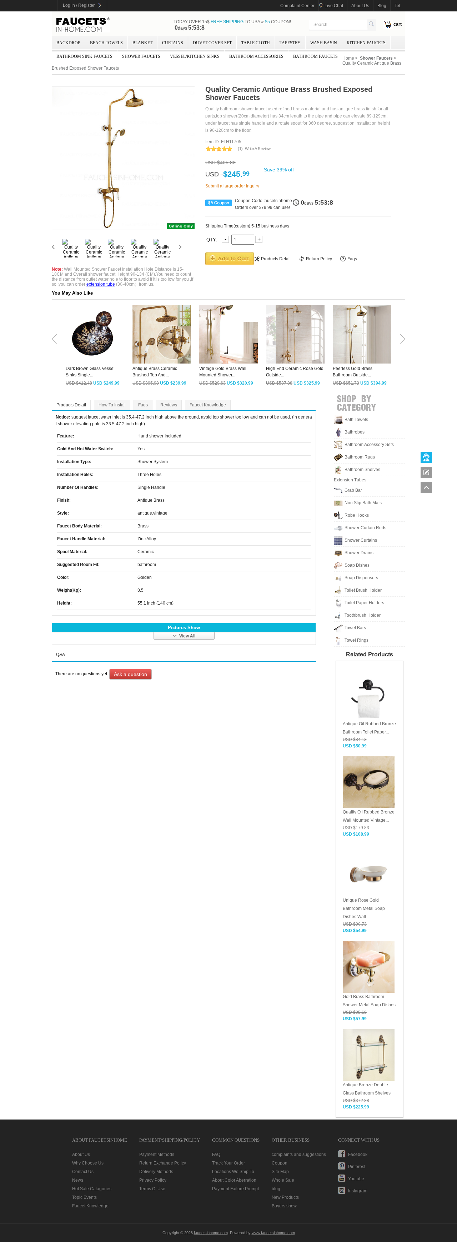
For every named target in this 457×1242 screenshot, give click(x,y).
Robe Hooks (357, 515)
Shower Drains (359, 552)
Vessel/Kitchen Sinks (195, 56)
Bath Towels (356, 419)
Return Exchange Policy (162, 1163)
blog (381, 5)
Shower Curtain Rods (365, 527)
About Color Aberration (234, 1180)
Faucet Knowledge (208, 404)
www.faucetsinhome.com (273, 1233)
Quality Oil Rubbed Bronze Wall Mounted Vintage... (369, 816)
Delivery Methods (156, 1171)
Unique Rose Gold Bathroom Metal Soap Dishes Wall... (364, 908)
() (240, 148)
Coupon (279, 1163)
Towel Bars (355, 627)
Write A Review (258, 148)
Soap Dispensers (361, 577)
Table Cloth (255, 42)
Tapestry (290, 42)
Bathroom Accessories (256, 56)
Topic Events (84, 1197)
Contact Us (83, 1171)
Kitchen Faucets (366, 42)
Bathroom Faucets (315, 56)
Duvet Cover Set (212, 42)
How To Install (112, 404)
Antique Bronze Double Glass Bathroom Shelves (367, 1089)
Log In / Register (79, 5)
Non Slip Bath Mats (363, 502)
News (77, 1180)
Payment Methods (156, 1154)
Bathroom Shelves (362, 469)
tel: (398, 5)
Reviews (168, 404)
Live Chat (334, 5)
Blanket (142, 42)
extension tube (100, 284)
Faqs (143, 404)
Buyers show (284, 1205)
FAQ (216, 1154)
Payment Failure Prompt (235, 1188)
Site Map (280, 1171)
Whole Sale (283, 1180)
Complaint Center (297, 5)
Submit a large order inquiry (232, 186)
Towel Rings (356, 640)
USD (212, 174)
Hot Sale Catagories (91, 1188)
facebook (357, 1154)
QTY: (212, 239)
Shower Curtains (361, 540)
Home (348, 58)
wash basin (323, 42)
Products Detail (71, 404)
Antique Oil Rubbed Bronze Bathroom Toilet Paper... (369, 728)
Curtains (172, 42)
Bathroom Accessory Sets (369, 444)
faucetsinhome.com (83, 24)
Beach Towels (106, 42)
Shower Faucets (141, 56)
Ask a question (130, 674)
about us (360, 5)
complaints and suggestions (299, 1154)
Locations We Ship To (233, 1171)
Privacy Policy (152, 1180)
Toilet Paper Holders (364, 602)
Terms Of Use (152, 1188)
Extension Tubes (350, 479)
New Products (285, 1197)
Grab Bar (353, 490)
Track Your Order (228, 1163)
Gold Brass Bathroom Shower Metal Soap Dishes (369, 1000)
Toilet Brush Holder (363, 590)
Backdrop (68, 42)
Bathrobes (355, 432)
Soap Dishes (357, 565)
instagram (357, 1190)
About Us (81, 1154)
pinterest (356, 1166)
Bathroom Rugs (360, 457)
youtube (356, 1178)
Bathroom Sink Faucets (84, 56)
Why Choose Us (88, 1163)
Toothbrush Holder (363, 615)
